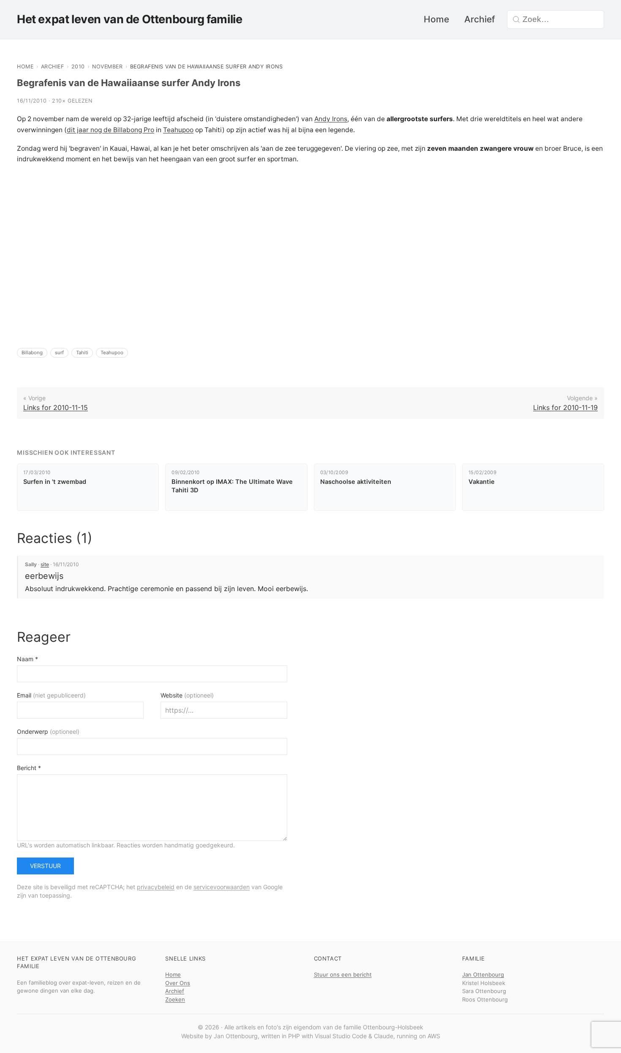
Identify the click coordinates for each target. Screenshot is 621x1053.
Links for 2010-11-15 (55, 407)
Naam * (27, 658)
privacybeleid (155, 886)
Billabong (32, 353)
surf (59, 353)
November (107, 66)
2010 (78, 66)
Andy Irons (330, 119)
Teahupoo (178, 130)
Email (51, 695)
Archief (479, 19)
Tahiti (82, 353)
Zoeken (175, 999)
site (45, 564)
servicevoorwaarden (221, 886)
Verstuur (45, 865)
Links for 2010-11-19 (565, 407)
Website (187, 695)
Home (436, 19)
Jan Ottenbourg (483, 974)
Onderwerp (48, 731)
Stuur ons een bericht (343, 974)
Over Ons (177, 983)
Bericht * (29, 767)
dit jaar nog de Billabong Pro (110, 130)
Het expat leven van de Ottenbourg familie (129, 19)
